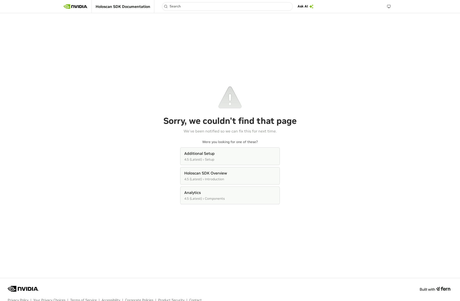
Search (175, 6)
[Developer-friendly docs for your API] (435, 289)
